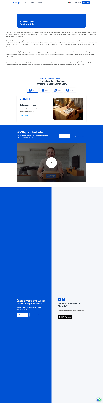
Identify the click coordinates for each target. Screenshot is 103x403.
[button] (27, 2)
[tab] (32, 90)
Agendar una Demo (79, 136)
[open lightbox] (51, 162)
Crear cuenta (64, 136)
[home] (16, 3)
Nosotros (39, 2)
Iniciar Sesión (78, 2)
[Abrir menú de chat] (98, 399)
